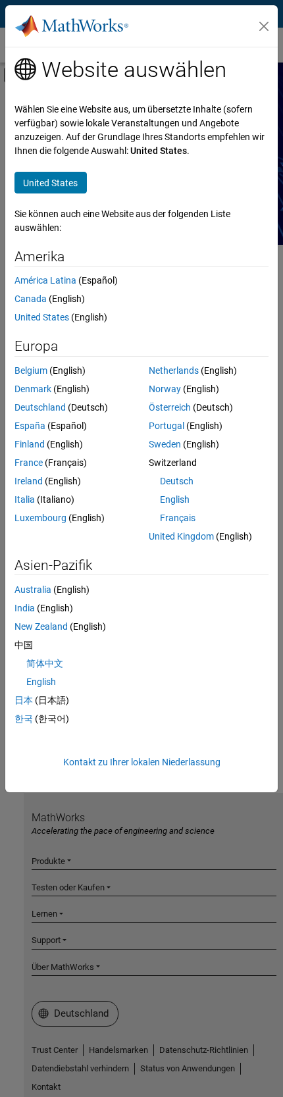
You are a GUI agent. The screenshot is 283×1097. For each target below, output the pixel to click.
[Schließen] (264, 26)
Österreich (170, 407)
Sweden (165, 444)
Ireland (28, 481)
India (24, 608)
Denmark (32, 389)
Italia (24, 499)
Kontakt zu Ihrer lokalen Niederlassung (141, 762)
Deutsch (176, 481)
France (28, 462)
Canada (30, 298)
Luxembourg (40, 518)
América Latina (45, 280)
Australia (32, 589)
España (29, 426)
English (175, 499)
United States (41, 317)
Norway (165, 389)
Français (177, 518)
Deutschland (40, 407)
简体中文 (44, 663)
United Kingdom (181, 536)
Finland (29, 444)
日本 (23, 700)
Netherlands (174, 370)
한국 (23, 718)
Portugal (166, 426)
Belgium (30, 370)
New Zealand (41, 626)
